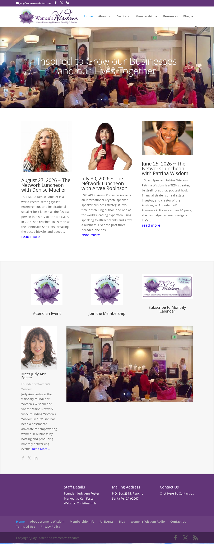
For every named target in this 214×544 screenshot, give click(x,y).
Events (121, 16)
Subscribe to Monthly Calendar (167, 309)
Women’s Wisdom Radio (148, 521)
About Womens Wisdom (47, 521)
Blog (186, 16)
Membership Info (82, 521)
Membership (145, 16)
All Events (106, 521)
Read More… (41, 449)
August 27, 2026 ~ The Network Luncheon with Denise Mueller (45, 185)
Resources (170, 16)
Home (88, 16)
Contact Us (178, 521)
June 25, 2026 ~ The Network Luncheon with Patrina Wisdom (165, 168)
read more (30, 236)
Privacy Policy (50, 526)
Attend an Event (47, 313)
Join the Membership (107, 313)
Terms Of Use (25, 526)
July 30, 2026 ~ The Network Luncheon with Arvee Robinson (104, 183)
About (102, 16)
